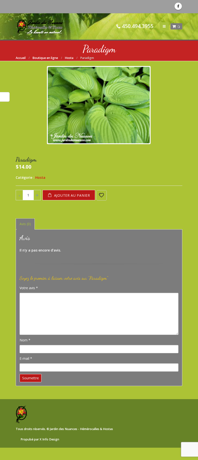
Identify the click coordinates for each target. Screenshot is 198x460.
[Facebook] (178, 6)
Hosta (40, 177)
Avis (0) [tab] (25, 224)
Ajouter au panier (72, 195)
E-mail (26, 358)
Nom (25, 340)
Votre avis (29, 288)
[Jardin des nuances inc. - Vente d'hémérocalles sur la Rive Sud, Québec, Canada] (40, 26)
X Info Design (49, 439)
